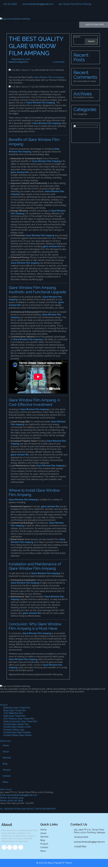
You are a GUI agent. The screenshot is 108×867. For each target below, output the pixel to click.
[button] (2, 10)
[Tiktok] (10, 696)
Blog (5, 763)
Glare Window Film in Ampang (48, 77)
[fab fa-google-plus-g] (15, 847)
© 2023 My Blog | (45, 863)
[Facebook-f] (3, 696)
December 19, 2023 (30, 59)
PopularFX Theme (63, 863)
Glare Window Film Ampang (40, 102)
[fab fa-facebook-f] (4, 847)
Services (7, 757)
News (5, 782)
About (6, 751)
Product (6, 770)
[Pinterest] (31, 696)
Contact (7, 776)
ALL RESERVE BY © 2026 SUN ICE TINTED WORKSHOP (28, 809)
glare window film (20, 172)
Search (77, 37)
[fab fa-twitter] (9, 847)
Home (6, 745)
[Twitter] (17, 696)
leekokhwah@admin (28, 62)
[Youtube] (24, 696)
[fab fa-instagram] (20, 847)
